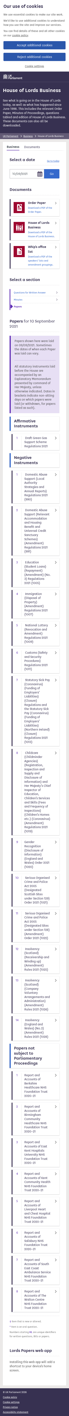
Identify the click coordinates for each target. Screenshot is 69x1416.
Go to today (53, 161)
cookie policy (20, 35)
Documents (32, 147)
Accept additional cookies (34, 45)
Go (52, 174)
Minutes (18, 299)
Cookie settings (34, 66)
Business (28, 136)
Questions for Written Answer (30, 292)
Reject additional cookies (34, 57)
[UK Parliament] (13, 77)
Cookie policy (10, 1397)
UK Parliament (10, 136)
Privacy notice (10, 1407)
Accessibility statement (15, 1412)
